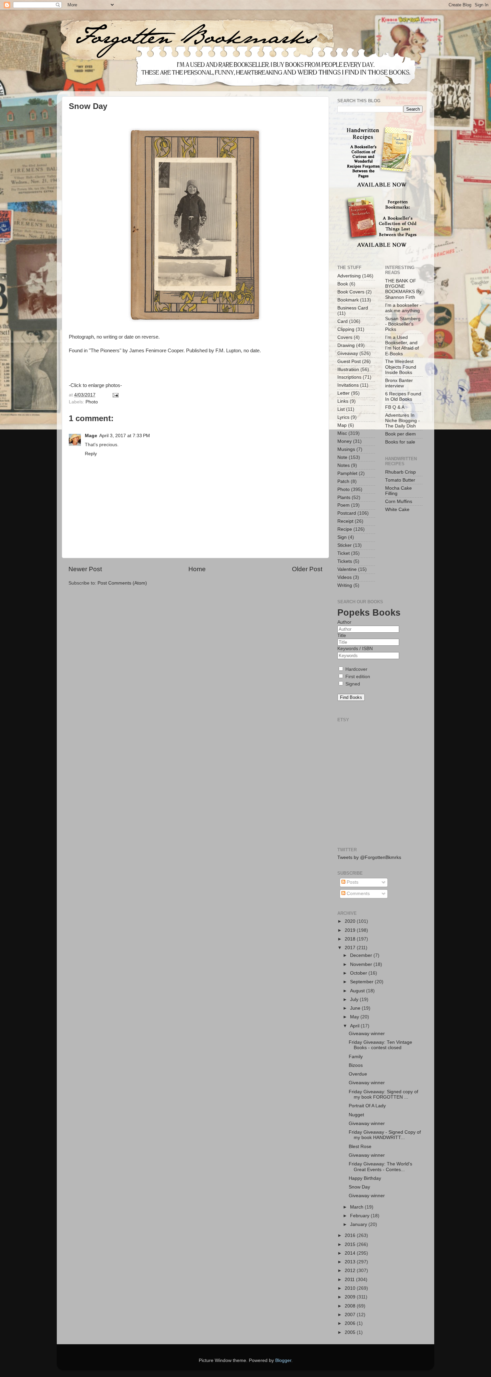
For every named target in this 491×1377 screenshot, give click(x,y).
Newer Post (85, 569)
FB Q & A (394, 407)
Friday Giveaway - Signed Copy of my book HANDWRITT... (385, 1135)
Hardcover (355, 669)
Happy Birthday (365, 1178)
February (360, 1215)
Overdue (358, 1074)
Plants (343, 497)
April (355, 1025)
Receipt (345, 521)
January (359, 1224)
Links (342, 401)
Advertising (349, 275)
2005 (351, 1332)
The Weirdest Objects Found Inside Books (400, 367)
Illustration (348, 369)
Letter (343, 393)
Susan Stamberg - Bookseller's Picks (403, 324)
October (359, 973)
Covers (344, 337)
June (356, 1008)
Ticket (343, 553)
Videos (344, 577)
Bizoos (356, 1065)
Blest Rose (360, 1146)
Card (342, 321)
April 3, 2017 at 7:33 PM (124, 435)
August (358, 990)
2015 (351, 1244)
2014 (351, 1253)
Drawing (346, 345)
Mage (91, 435)
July (355, 999)
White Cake (397, 509)
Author (344, 622)
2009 (351, 1296)
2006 (351, 1323)
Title (341, 635)
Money (344, 441)
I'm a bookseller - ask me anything (403, 308)
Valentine (347, 569)
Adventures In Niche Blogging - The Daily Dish (402, 420)
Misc (342, 433)
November (361, 964)
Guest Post (349, 361)
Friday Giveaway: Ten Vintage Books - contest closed (380, 1045)
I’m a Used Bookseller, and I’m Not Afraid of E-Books (402, 345)
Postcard (346, 513)
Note (342, 457)
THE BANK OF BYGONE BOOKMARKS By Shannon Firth (403, 289)
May (355, 1016)
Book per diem (400, 433)
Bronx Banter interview (399, 383)
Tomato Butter (400, 480)
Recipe (344, 529)
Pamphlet (347, 473)
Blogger (283, 1360)
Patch (343, 481)
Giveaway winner (367, 1033)
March (357, 1207)
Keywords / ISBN (355, 648)
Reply (91, 453)
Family (356, 1056)
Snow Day (359, 1187)
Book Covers (350, 291)
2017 (351, 947)
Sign (342, 537)
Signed (352, 683)
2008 (351, 1305)
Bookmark (348, 299)
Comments (357, 893)
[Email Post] (115, 394)
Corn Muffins (398, 501)
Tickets (344, 561)
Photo (92, 401)
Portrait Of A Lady (367, 1105)
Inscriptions (349, 377)
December (361, 955)
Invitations (348, 385)
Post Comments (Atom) (122, 583)
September (362, 981)
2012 (351, 1270)
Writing (344, 585)
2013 (351, 1261)
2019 (351, 930)
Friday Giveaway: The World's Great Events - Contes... (380, 1166)
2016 (351, 1235)
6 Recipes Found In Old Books (403, 396)
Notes (343, 465)
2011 (350, 1279)
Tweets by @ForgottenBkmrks (369, 857)
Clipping (345, 329)
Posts (351, 882)
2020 (351, 921)
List (341, 409)
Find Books (351, 697)
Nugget (356, 1114)
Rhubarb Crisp (400, 472)
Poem (343, 505)
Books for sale (400, 442)
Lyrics (343, 417)
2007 (351, 1314)
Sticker (344, 545)
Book (342, 283)
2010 (351, 1288)
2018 (351, 939)
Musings (346, 449)
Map (342, 425)
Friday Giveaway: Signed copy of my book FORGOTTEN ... (383, 1094)
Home (197, 569)
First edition (357, 676)
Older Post (307, 569)
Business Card (352, 307)
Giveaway (347, 353)
